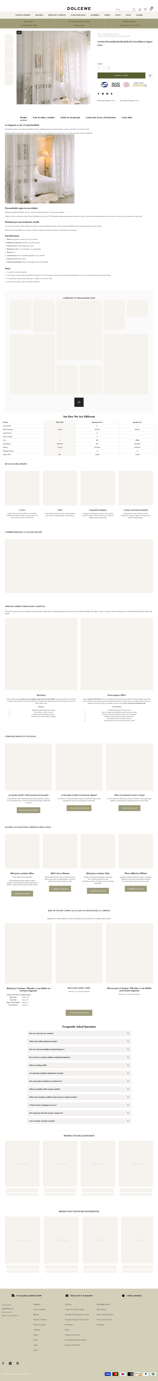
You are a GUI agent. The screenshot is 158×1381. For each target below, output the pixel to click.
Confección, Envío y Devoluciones (101, 117)
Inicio (99, 34)
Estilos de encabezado (70, 117)
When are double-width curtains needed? (44, 1089)
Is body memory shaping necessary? (43, 1105)
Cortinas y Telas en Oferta (110, 34)
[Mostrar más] (79, 402)
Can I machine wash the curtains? (42, 1121)
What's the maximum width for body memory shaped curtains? (53, 1097)
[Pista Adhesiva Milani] (136, 851)
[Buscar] (126, 9)
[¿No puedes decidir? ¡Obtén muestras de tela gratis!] (28, 766)
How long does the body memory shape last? (46, 1113)
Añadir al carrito (121, 75)
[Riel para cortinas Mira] (22, 851)
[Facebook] (98, 93)
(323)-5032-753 (14, 1315)
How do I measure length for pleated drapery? (47, 1049)
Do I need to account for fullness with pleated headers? (50, 1057)
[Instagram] (10, 1363)
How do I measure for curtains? (41, 1033)
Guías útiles (127, 117)
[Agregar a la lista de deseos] (150, 76)
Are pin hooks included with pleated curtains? (46, 1073)
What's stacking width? (38, 1065)
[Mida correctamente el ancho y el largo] (129, 766)
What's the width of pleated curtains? (43, 1041)
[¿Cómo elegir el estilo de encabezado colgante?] (79, 766)
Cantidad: (100, 64)
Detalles (23, 117)
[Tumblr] (112, 93)
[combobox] (123, 9)
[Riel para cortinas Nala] (98, 851)
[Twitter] (103, 93)
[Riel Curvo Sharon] (60, 851)
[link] (28, 23)
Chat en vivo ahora (7, 1312)
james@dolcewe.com (7, 1308)
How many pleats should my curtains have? (45, 1081)
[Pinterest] (107, 93)
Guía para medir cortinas (79, 1013)
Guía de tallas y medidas (44, 117)
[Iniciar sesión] (140, 9)
